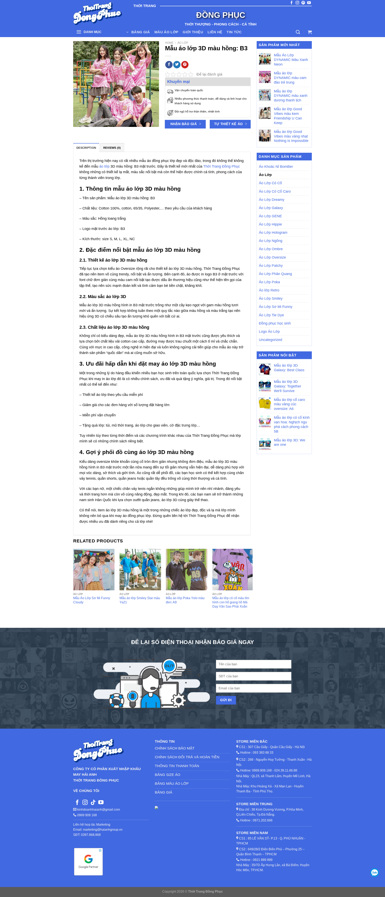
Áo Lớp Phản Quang (275, 274)
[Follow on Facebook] (77, 803)
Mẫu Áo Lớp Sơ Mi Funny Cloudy (91, 600)
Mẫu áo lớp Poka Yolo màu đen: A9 (185, 600)
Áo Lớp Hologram (273, 233)
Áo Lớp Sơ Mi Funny (275, 307)
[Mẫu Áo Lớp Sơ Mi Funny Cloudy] (94, 569)
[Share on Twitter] (176, 64)
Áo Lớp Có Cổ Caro (275, 191)
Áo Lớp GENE (270, 216)
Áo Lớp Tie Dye (271, 315)
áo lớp (104, 166)
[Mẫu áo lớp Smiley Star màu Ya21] (140, 569)
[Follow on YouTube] (100, 803)
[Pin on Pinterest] (184, 64)
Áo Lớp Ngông (270, 241)
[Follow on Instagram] (85, 803)
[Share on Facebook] (168, 64)
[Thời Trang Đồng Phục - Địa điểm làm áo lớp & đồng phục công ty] (98, 13)
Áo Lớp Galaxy (271, 208)
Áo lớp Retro (269, 290)
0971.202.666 (263, 820)
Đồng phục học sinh (275, 323)
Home (169, 42)
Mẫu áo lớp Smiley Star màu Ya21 (140, 600)
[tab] (86, 147)
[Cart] (310, 32)
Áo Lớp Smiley (271, 298)
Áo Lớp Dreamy (271, 200)
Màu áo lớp (166, 32)
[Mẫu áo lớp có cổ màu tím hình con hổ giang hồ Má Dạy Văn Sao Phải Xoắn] (233, 569)
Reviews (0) (112, 147)
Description (86, 147)
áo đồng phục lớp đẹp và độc (170, 161)
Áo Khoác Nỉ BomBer (276, 167)
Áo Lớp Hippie (270, 224)
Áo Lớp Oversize (272, 257)
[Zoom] (79, 121)
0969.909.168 (262, 770)
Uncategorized (270, 340)
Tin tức (234, 32)
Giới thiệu (193, 32)
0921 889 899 (263, 860)
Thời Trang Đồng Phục (221, 166)
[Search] (298, 31)
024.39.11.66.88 (285, 770)
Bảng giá (140, 32)
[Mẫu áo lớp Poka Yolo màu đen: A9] (186, 569)
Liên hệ (215, 32)
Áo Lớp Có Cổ (270, 183)
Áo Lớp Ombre (271, 249)
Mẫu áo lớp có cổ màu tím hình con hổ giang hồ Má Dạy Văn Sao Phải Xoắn (230, 602)
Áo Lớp (182, 42)
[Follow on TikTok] (93, 803)
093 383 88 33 (263, 752)
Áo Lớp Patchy (271, 266)
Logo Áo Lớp (269, 332)
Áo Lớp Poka (269, 282)
